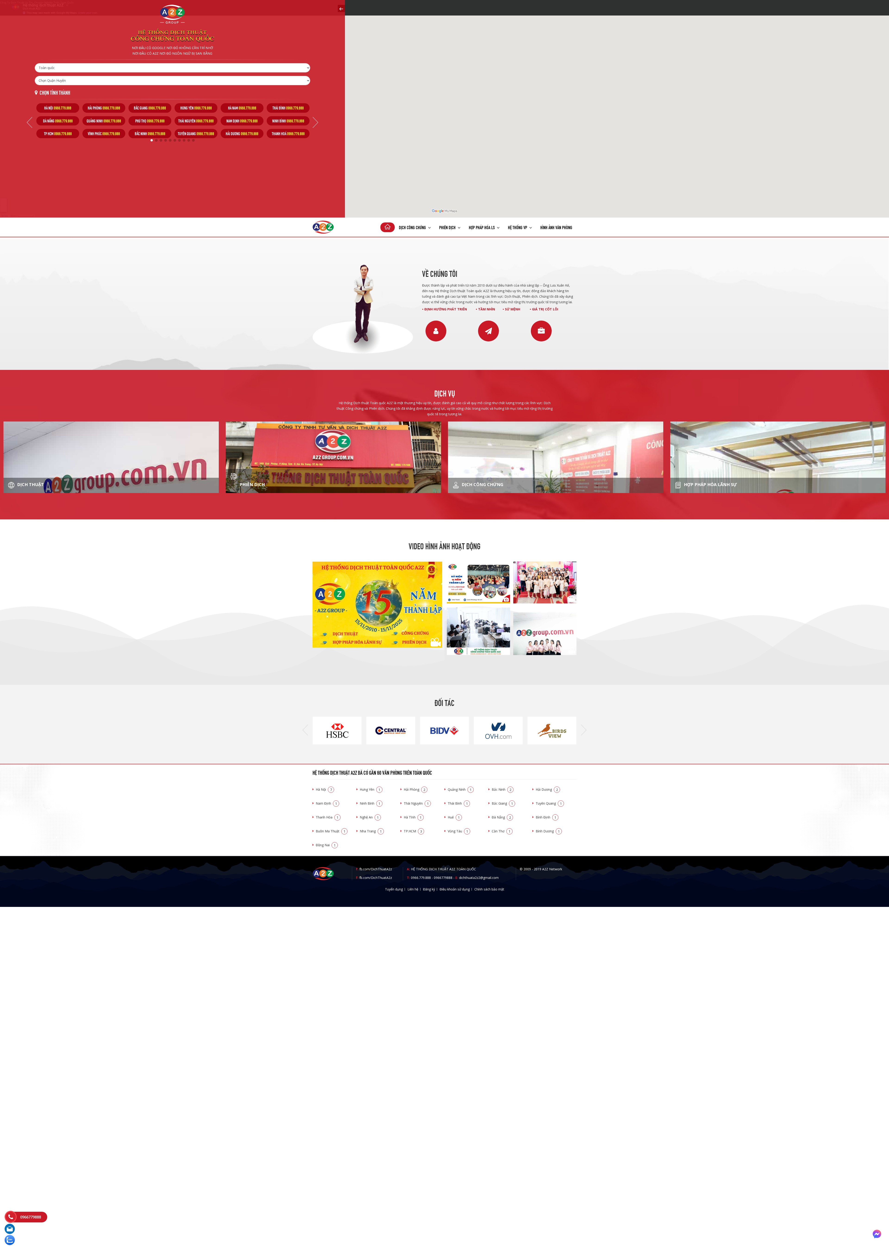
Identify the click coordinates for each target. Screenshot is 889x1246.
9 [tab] (188, 140)
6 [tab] (174, 140)
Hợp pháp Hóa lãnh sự (710, 484)
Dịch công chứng (413, 227)
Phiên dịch (448, 227)
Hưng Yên (370, 789)
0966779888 (443, 877)
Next (315, 122)
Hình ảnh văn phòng (556, 227)
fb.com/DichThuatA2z (375, 869)
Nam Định (326, 803)
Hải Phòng (414, 789)
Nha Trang (371, 831)
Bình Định (546, 817)
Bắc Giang (502, 803)
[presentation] (305, 730)
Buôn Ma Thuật (330, 831)
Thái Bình (458, 803)
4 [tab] (165, 140)
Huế (454, 817)
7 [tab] (179, 140)
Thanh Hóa (327, 817)
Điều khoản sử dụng (455, 889)
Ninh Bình (370, 803)
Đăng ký (429, 889)
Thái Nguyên (416, 803)
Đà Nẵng (501, 817)
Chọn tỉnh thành (55, 92)
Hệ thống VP (518, 227)
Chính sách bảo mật (489, 889)
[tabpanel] (58, 120)
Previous (29, 122)
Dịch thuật (30, 484)
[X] (387, 227)
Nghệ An (369, 817)
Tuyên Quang (549, 803)
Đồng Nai (326, 845)
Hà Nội (324, 789)
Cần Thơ (501, 831)
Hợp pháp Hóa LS (482, 227)
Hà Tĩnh (413, 817)
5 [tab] (170, 140)
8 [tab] (184, 140)
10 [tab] (193, 140)
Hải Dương (547, 789)
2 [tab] (156, 140)
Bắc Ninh (501, 789)
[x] (341, 8)
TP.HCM (413, 831)
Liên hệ (412, 889)
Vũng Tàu (458, 831)
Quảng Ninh (460, 789)
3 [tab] (161, 140)
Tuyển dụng (394, 889)
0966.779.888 (421, 877)
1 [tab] (151, 140)
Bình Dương (548, 831)
